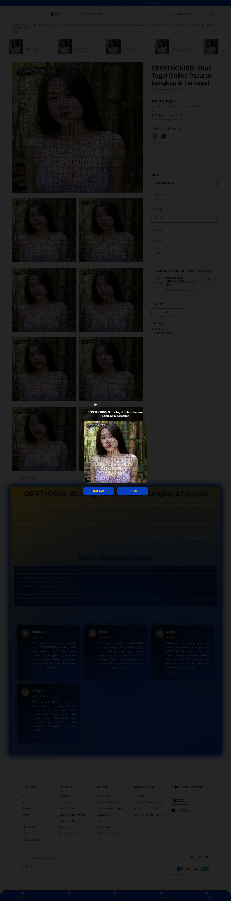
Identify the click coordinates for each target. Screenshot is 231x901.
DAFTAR (98, 491)
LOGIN (132, 491)
